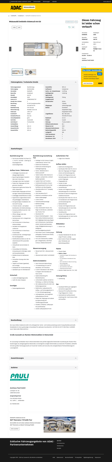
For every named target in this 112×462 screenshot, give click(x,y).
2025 (28, 97)
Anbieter (14, 368)
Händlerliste (60, 446)
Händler (54, 1)
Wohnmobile (36, 1)
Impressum (98, 457)
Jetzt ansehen (14, 429)
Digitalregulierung (88, 457)
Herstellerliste (61, 443)
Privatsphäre (78, 457)
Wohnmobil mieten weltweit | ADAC (21, 1)
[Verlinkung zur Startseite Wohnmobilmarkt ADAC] (14, 7)
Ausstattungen (16, 149)
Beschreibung (16, 320)
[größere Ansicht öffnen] (69, 27)
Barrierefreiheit (69, 457)
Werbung (83, 67)
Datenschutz (60, 457)
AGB (54, 457)
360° (19, 27)
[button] (10, 49)
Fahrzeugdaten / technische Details (24, 82)
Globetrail (30, 93)
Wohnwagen (46, 1)
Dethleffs (29, 91)
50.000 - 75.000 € (87, 55)
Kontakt (59, 448)
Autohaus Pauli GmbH (88, 60)
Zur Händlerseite (14, 404)
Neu (76, 21)
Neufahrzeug (30, 87)
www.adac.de (107, 1)
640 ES (29, 95)
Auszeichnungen (17, 358)
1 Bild (14, 27)
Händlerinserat (69, 21)
